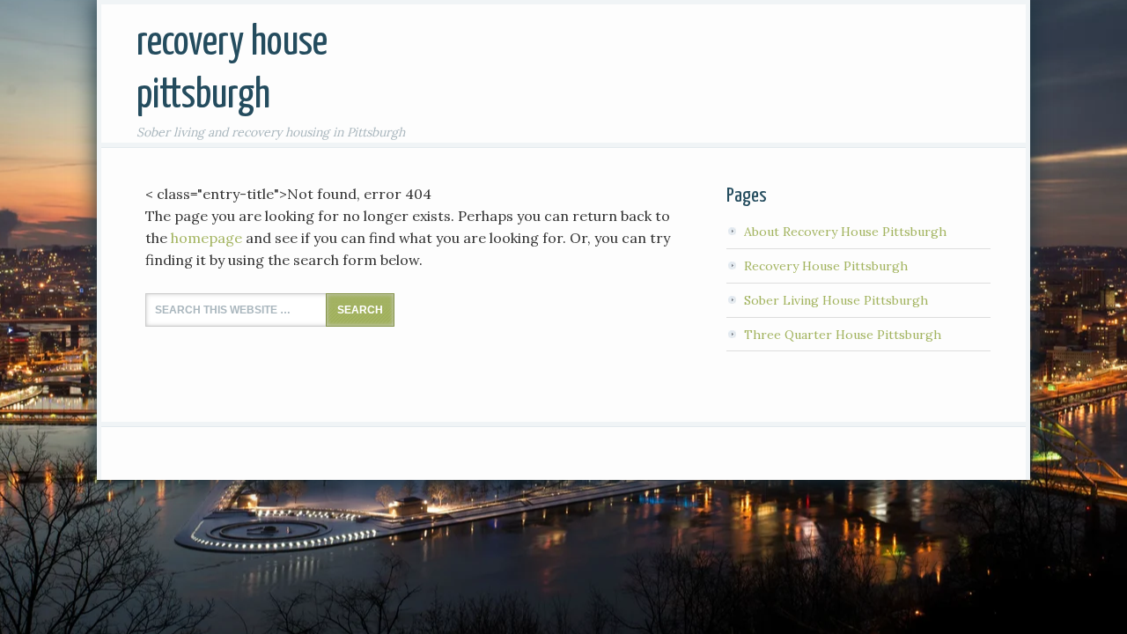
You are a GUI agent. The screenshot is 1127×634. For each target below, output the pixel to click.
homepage (206, 238)
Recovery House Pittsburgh (826, 266)
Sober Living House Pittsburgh (836, 300)
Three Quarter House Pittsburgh (842, 335)
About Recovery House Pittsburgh (845, 232)
